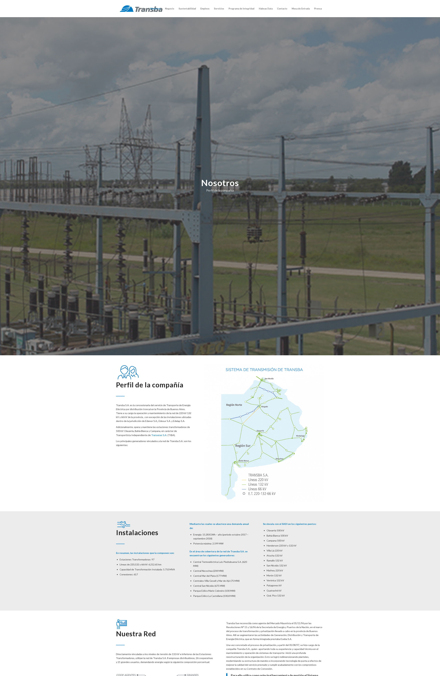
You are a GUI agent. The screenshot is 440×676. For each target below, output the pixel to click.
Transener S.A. (159, 435)
